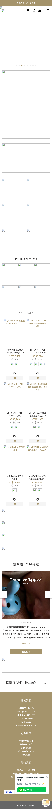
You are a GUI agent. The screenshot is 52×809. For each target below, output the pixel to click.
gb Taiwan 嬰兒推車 (26, 715)
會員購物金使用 (26, 740)
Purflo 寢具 (26, 722)
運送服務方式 (26, 744)
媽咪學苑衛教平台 (26, 708)
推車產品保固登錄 (26, 751)
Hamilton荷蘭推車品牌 (26, 725)
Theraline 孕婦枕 (26, 718)
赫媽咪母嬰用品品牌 (26, 711)
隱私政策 (26, 754)
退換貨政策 (26, 747)
